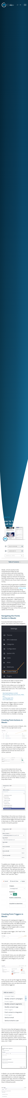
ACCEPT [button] (14, 1095)
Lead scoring (22, 588)
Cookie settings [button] (21, 1093)
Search (21, 555)
